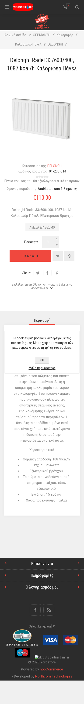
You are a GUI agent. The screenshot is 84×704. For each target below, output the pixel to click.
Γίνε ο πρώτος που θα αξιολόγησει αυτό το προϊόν (42, 181)
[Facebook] (35, 610)
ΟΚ (42, 360)
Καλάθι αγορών (68, 5)
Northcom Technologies (53, 676)
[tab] (42, 320)
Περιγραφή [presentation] (42, 320)
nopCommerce (51, 669)
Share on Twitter (38, 273)
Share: (26, 273)
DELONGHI (54, 166)
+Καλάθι (30, 256)
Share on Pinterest (57, 273)
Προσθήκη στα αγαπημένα (57, 256)
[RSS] (48, 610)
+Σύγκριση (69, 256)
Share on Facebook (47, 273)
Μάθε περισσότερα (42, 368)
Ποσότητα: (31, 242)
